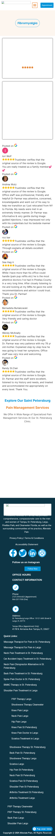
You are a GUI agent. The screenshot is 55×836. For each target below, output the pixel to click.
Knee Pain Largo (19, 710)
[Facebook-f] (13, 553)
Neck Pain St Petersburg (22, 775)
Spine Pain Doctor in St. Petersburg (22, 679)
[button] (35, 5)
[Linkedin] (32, 553)
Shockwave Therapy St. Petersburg (27, 747)
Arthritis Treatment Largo (22, 798)
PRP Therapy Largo (21, 699)
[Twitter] (23, 553)
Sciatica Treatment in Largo (25, 738)
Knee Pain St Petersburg (24, 727)
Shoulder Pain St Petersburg (24, 786)
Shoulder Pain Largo (17, 823)
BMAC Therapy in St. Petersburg (20, 684)
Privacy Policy (16, 538)
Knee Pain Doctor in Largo (24, 732)
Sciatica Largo (17, 764)
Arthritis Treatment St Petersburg (26, 792)
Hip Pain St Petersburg (21, 769)
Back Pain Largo (15, 817)
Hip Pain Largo (19, 721)
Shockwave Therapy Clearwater (27, 704)
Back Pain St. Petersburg (22, 752)
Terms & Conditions (34, 538)
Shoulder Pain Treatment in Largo (21, 690)
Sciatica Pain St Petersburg (24, 781)
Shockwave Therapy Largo (23, 758)
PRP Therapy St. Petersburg (21, 812)
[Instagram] (42, 553)
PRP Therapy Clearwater (20, 806)
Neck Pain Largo (19, 716)
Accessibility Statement (26, 544)
